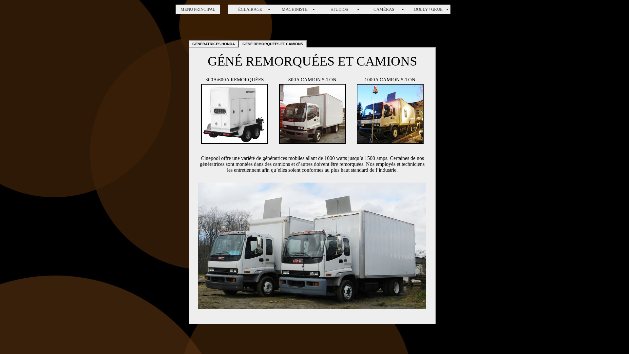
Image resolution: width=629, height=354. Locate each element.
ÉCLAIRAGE (250, 9)
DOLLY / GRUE (428, 9)
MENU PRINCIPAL (198, 9)
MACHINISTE (295, 9)
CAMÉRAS (383, 9)
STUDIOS (339, 9)
